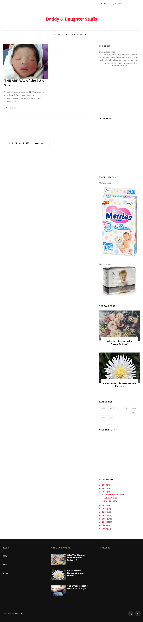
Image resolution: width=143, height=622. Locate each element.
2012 (104, 515)
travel (103, 417)
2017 (104, 488)
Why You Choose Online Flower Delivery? (119, 342)
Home (57, 34)
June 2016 (109, 497)
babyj (103, 408)
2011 (104, 518)
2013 (104, 512)
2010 (104, 522)
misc (118, 408)
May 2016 (109, 501)
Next (37, 143)
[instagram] (131, 614)
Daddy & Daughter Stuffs (71, 19)
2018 (104, 485)
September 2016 (112, 494)
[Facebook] (101, 3)
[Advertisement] (53, 129)
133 (27, 143)
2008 (104, 528)
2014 (104, 508)
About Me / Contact (77, 34)
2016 (104, 491)
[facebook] (137, 614)
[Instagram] (105, 3)
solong (134, 408)
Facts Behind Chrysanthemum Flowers (119, 384)
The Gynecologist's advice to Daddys (77, 587)
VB (21, 613)
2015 (104, 505)
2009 (104, 525)
